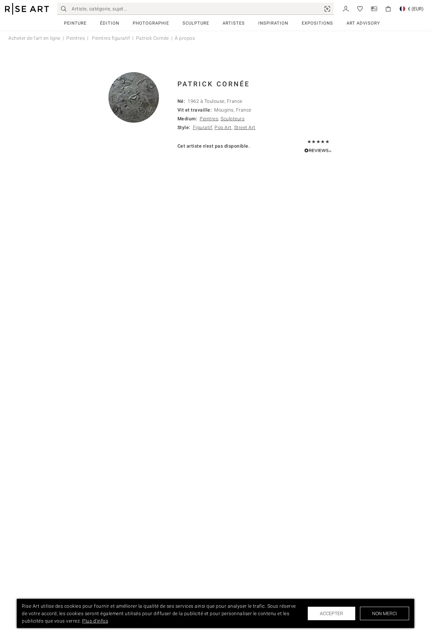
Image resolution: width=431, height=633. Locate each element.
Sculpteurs (232, 118)
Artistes (234, 23)
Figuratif (202, 127)
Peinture (75, 23)
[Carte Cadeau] (374, 8)
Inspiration (273, 23)
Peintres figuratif (110, 38)
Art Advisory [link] (363, 23)
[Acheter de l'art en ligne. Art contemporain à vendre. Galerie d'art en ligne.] (27, 9)
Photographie (151, 23)
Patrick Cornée (152, 38)
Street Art (245, 127)
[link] (327, 9)
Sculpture (196, 23)
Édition (109, 23)
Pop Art (223, 127)
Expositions (317, 23)
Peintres (75, 38)
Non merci (384, 613)
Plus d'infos (95, 621)
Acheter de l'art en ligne (34, 38)
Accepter (331, 613)
